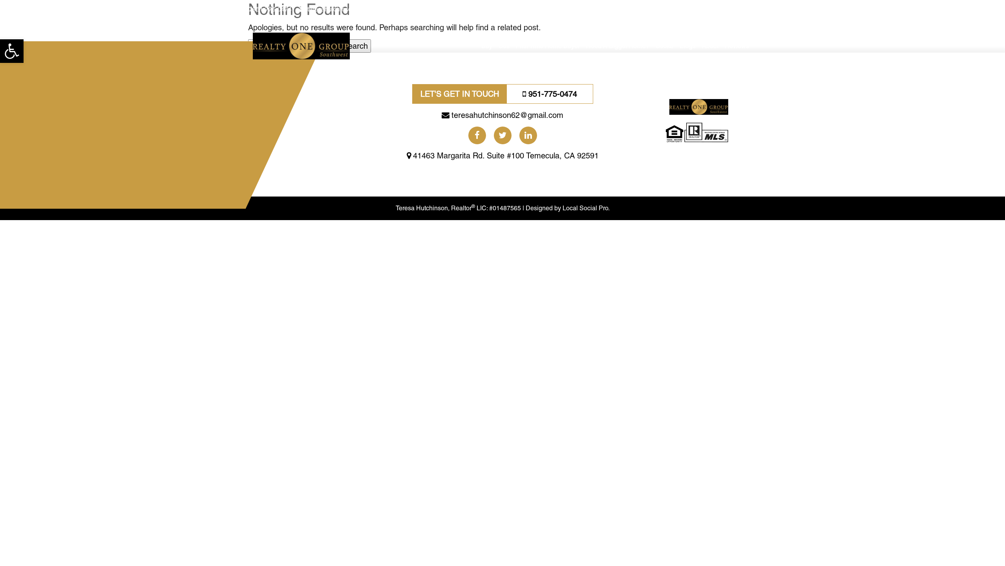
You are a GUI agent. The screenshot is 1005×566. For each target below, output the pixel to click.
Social (664, 46)
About (710, 46)
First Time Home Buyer (548, 46)
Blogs (688, 46)
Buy (486, 46)
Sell (504, 46)
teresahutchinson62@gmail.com (352, 9)
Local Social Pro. (586, 208)
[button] (12, 51)
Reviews (737, 46)
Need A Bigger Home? (617, 46)
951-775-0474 (272, 9)
